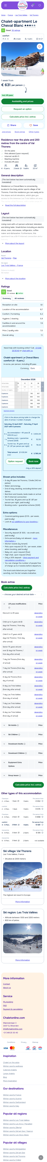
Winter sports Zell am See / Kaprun (18, 1131)
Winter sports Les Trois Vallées (16, 1120)
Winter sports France (12, 1095)
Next (41, 59)
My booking (8, 1002)
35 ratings (16, 30)
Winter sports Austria (12, 1098)
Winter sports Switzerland (14, 1102)
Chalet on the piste (11, 1062)
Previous (3, 59)
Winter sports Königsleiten (14, 1149)
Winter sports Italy (11, 1106)
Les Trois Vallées (21, 15)
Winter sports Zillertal (12, 1127)
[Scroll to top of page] (40, 1157)
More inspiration (10, 1081)
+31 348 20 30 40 (10, 1032)
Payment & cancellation (13, 1009)
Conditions (11, 1042)
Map (15, 258)
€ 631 (5, 85)
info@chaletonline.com (12, 1029)
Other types (34, 132)
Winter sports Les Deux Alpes (16, 1135)
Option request (15, 461)
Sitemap (35, 1042)
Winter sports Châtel (12, 1160)
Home (3, 15)
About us (7, 987)
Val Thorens (34, 15)
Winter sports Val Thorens (14, 1156)
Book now (33, 461)
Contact (6, 984)
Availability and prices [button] (22, 101)
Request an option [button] (23, 109)
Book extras (20, 132)
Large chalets (9, 1073)
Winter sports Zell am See (14, 1152)
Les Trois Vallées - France (12, 265)
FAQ (5, 1005)
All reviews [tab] (19, 298)
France (10, 15)
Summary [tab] (7, 298)
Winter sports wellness (13, 1066)
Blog (5, 1077)
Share (13, 125)
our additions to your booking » (25, 521)
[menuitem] (4, 15)
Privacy (23, 1042)
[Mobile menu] (5, 5)
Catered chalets (10, 1070)
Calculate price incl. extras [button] (23, 117)
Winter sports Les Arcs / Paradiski (17, 1124)
